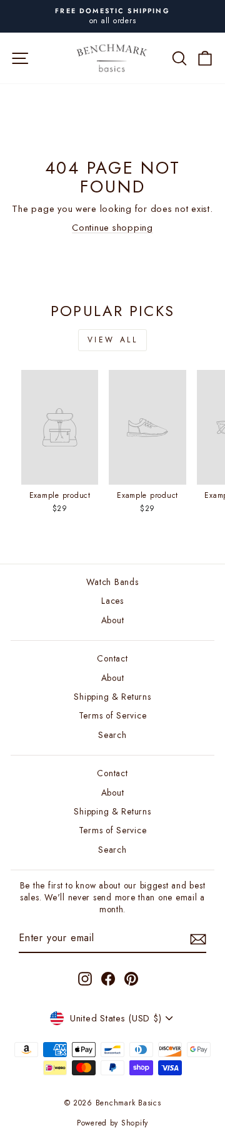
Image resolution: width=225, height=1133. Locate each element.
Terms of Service (113, 715)
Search (112, 735)
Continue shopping (112, 228)
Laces (112, 600)
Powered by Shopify (112, 1123)
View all (113, 339)
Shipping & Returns (112, 696)
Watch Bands (112, 582)
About (112, 620)
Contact (112, 658)
